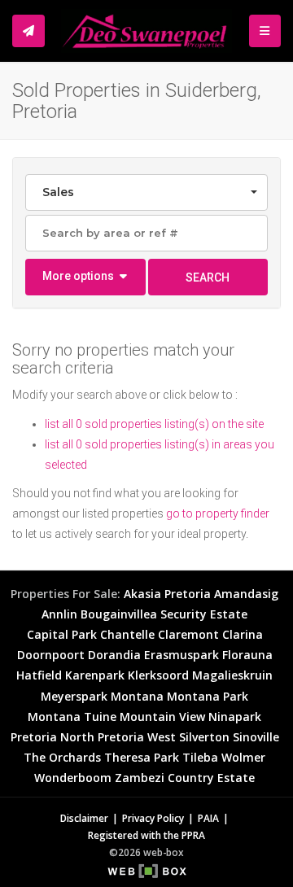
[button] (85, 277)
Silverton (204, 737)
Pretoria (187, 593)
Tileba (200, 757)
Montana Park (207, 696)
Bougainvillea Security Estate (164, 614)
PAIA (208, 817)
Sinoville (256, 737)
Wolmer (243, 757)
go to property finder (217, 513)
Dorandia (114, 654)
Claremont (188, 634)
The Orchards (62, 757)
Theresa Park (141, 757)
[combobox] (146, 192)
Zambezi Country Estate (185, 777)
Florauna (247, 654)
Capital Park (62, 634)
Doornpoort (51, 654)
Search (208, 277)
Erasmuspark (181, 654)
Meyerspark (74, 696)
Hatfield (39, 675)
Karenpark (95, 675)
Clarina (242, 634)
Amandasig (246, 593)
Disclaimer (84, 817)
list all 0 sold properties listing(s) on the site (154, 423)
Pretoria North (52, 737)
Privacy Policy (153, 817)
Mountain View (162, 716)
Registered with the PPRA (146, 834)
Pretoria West (137, 737)
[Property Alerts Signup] (28, 31)
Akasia (142, 593)
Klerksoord (158, 675)
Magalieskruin (232, 675)
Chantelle (127, 634)
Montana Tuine (72, 716)
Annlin (59, 614)
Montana (137, 696)
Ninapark (234, 716)
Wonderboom (73, 777)
